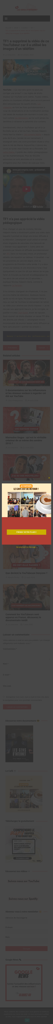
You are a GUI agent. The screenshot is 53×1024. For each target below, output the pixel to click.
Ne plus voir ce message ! (26, 547)
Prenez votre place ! (26, 532)
